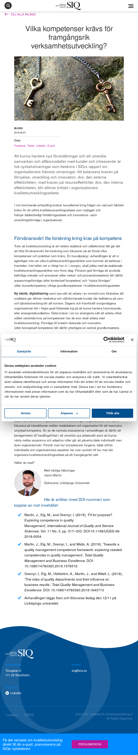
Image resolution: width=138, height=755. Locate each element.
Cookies (11, 714)
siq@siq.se (79, 670)
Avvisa (25, 413)
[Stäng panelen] (132, 339)
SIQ (69, 6)
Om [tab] (114, 351)
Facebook (20, 145)
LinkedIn (41, 145)
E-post (51, 145)
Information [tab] (69, 351)
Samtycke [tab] (24, 351)
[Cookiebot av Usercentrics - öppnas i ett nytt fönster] (108, 340)
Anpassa (67, 413)
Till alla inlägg (23, 14)
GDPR (29, 714)
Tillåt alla (112, 413)
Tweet (30, 145)
